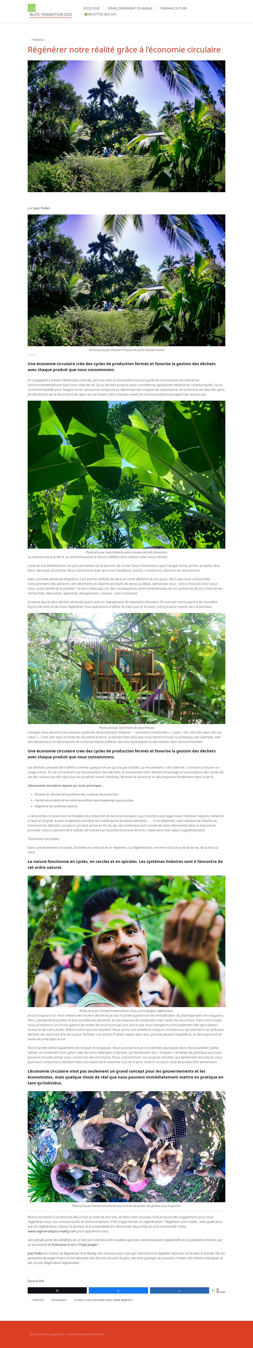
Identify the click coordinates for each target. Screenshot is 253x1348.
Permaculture (174, 8)
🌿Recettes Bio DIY (100, 14)
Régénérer (127, 1300)
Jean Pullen (42, 208)
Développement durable (130, 8)
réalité (116, 1300)
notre (109, 1300)
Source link (36, 1281)
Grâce (88, 1300)
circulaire (79, 1300)
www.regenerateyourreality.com (52, 1231)
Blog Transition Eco (51, 14)
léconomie (99, 1300)
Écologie (92, 8)
